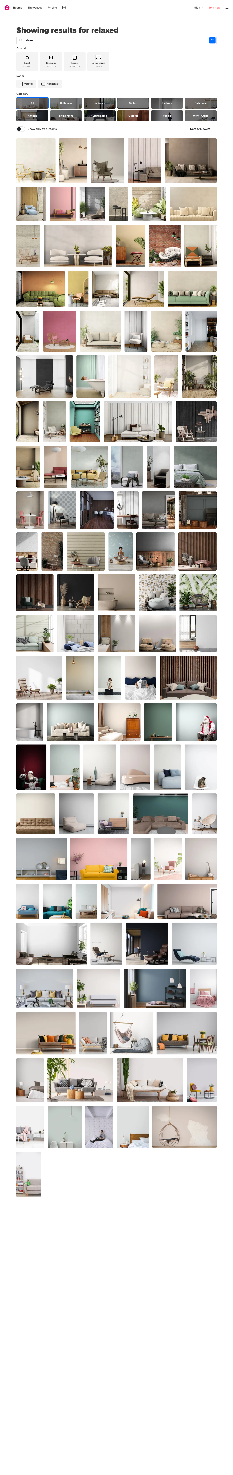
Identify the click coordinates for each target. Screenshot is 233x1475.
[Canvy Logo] (5, 8)
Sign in (198, 7)
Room (20, 76)
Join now (214, 7)
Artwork (21, 48)
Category (22, 94)
